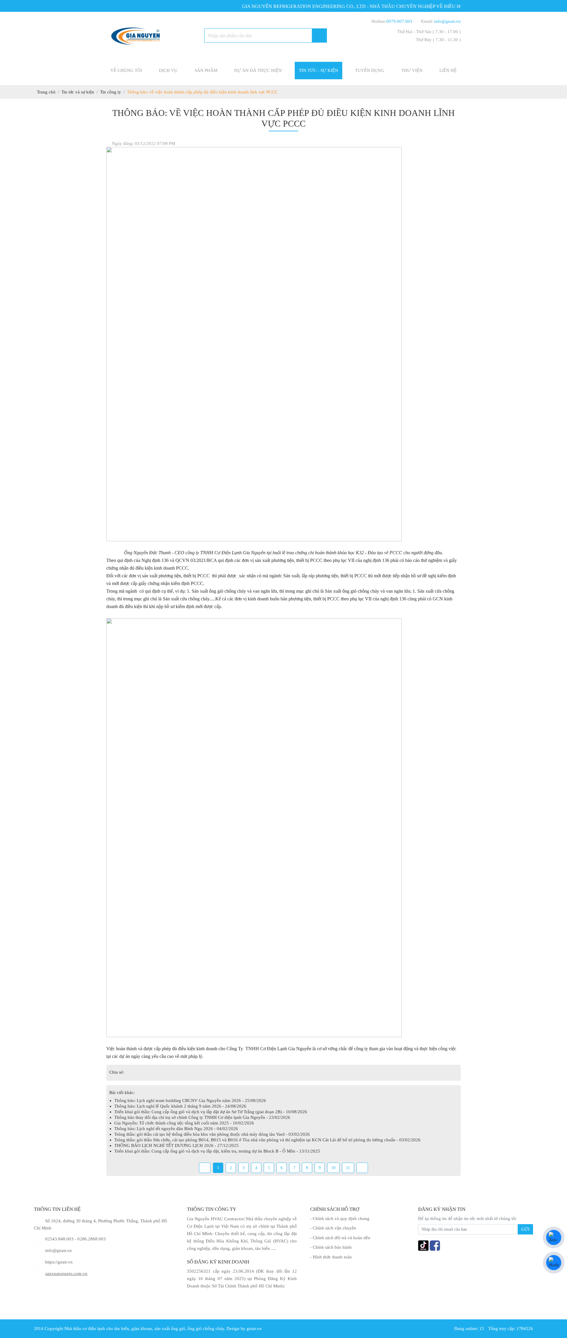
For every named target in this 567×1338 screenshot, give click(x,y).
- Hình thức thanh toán (331, 1257)
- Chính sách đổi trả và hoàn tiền (340, 1237)
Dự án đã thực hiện (258, 70)
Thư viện (412, 70)
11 (348, 1168)
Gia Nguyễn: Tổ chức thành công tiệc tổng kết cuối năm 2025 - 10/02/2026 (184, 1123)
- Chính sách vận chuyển (333, 1228)
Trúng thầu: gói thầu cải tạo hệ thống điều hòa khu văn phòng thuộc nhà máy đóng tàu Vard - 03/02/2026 (212, 1134)
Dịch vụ (168, 70)
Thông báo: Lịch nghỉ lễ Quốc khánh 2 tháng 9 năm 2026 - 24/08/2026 (180, 1106)
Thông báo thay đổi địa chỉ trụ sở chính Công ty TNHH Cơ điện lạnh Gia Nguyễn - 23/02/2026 (202, 1117)
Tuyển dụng (369, 70)
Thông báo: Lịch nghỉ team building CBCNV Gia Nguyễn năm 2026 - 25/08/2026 (190, 1100)
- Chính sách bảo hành (331, 1247)
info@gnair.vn (447, 21)
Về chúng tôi (126, 70)
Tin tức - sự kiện (318, 70)
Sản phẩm (206, 70)
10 (333, 1168)
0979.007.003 (399, 21)
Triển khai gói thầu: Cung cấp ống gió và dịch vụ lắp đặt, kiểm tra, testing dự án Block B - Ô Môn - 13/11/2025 (217, 1151)
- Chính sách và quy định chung (339, 1218)
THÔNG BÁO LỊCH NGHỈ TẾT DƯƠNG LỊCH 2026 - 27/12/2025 (176, 1145)
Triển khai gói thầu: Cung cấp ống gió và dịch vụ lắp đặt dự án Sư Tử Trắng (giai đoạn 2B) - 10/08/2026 (210, 1111)
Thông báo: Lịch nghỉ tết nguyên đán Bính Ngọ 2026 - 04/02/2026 (176, 1128)
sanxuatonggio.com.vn (66, 1273)
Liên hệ (448, 70)
